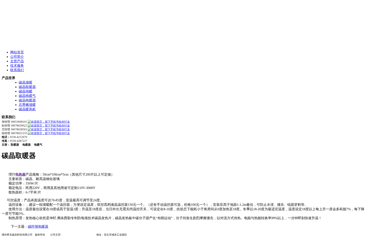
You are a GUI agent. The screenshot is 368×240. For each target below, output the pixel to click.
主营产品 (17, 61)
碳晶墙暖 (25, 82)
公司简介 (17, 56)
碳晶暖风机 (27, 109)
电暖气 (77, 234)
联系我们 (17, 70)
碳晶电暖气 (27, 96)
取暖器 (87, 234)
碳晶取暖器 (27, 87)
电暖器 (67, 234)
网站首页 (17, 52)
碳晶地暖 (25, 91)
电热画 (20, 174)
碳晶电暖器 (27, 100)
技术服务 (17, 65)
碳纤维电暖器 (38, 226)
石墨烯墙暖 (27, 105)
